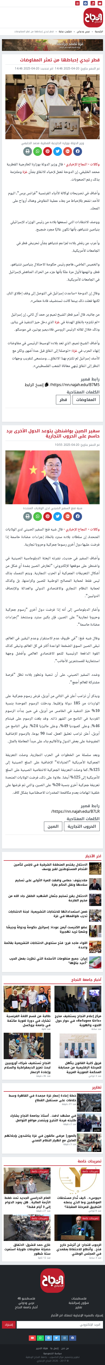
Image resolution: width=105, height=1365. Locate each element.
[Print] (27, 151)
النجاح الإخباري (93, 17)
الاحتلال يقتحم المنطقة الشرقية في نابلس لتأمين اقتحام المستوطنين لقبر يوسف (50, 1347)
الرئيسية (99, 31)
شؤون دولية (65, 31)
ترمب (91, 1306)
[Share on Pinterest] (47, 151)
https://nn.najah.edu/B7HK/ (75, 1291)
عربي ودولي (83, 31)
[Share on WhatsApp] (37, 151)
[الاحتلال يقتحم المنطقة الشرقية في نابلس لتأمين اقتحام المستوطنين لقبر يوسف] (95, 1348)
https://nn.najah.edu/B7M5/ (75, 385)
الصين (53, 826)
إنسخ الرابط (35, 385)
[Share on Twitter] (57, 151)
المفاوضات (86, 399)
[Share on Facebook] (77, 151)
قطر (63, 399)
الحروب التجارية (82, 826)
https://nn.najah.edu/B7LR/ (75, 811)
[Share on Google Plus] (67, 151)
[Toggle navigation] (77, 3)
